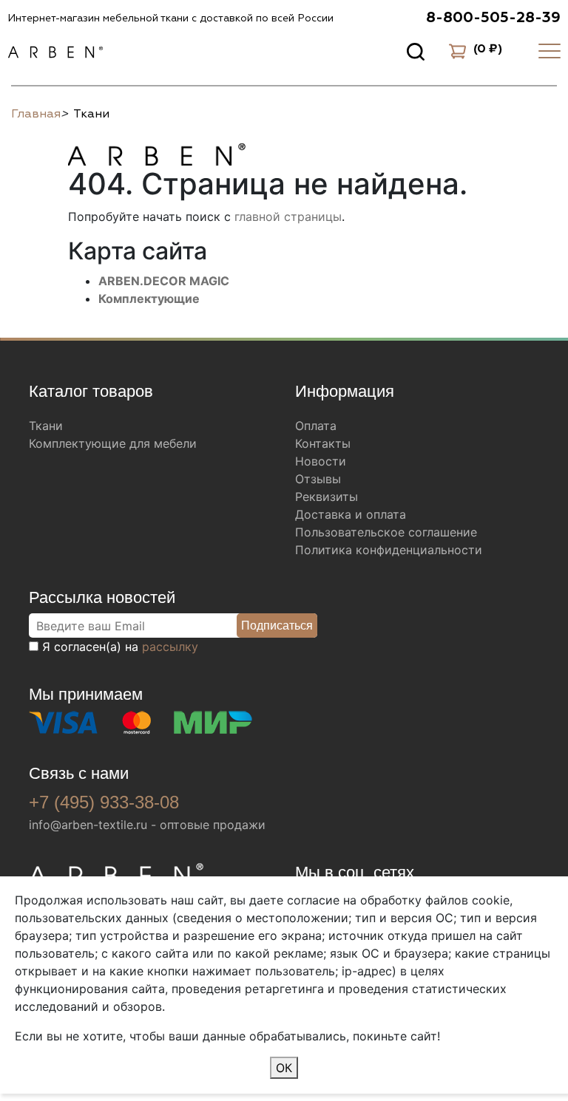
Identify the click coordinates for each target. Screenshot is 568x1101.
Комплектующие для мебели (113, 443)
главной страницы (288, 216)
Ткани (46, 425)
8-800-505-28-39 (493, 17)
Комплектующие (149, 298)
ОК (284, 1067)
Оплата (316, 425)
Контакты (323, 443)
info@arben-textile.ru (88, 824)
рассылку (170, 646)
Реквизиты (326, 496)
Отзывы (318, 478)
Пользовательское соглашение (386, 532)
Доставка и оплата (350, 514)
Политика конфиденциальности (388, 549)
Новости (320, 461)
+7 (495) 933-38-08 (104, 802)
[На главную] (157, 152)
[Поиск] (416, 51)
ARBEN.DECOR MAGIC (163, 280)
